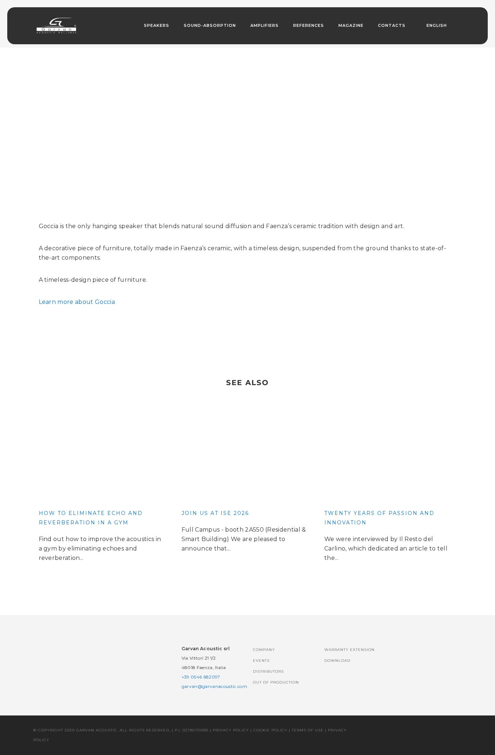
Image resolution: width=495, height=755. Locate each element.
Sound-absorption (210, 25)
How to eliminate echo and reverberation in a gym (91, 518)
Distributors (268, 671)
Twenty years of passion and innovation (379, 518)
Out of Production (276, 682)
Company (264, 649)
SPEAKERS (156, 25)
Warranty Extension (349, 649)
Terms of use (308, 730)
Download (337, 660)
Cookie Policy (270, 730)
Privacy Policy (231, 730)
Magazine (350, 25)
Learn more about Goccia (77, 301)
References (308, 25)
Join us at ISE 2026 (215, 513)
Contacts (391, 25)
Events (261, 660)
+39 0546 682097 (201, 677)
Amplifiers (264, 25)
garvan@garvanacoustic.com (214, 686)
